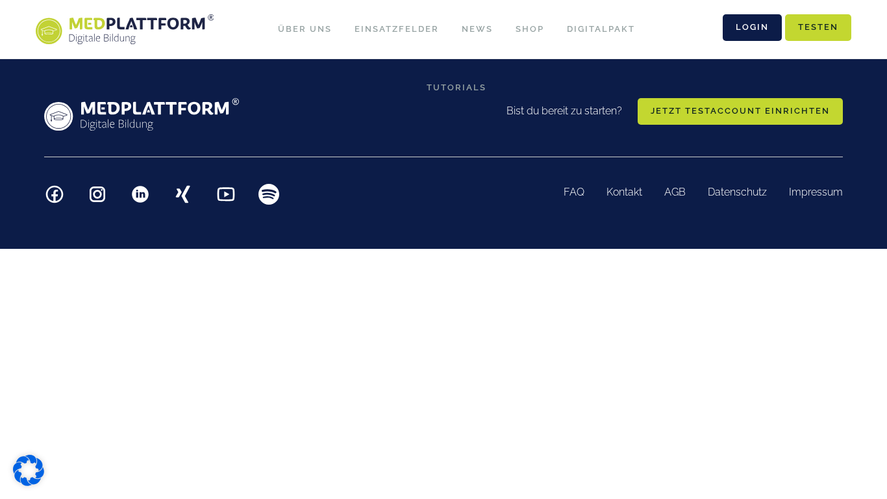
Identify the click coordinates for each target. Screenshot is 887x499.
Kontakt (624, 192)
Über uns (305, 29)
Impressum (816, 192)
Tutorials (456, 87)
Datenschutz (737, 192)
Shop (530, 29)
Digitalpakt (601, 29)
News (477, 29)
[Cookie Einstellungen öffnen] (28, 469)
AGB (675, 192)
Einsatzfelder (397, 29)
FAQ (574, 192)
